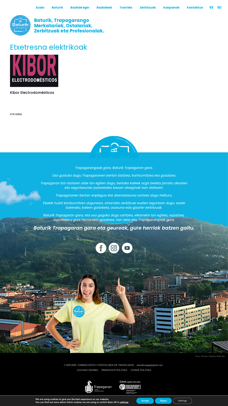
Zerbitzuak (148, 8)
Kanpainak (171, 8)
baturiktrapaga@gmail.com (150, 365)
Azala (40, 8)
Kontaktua (195, 8)
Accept (145, 400)
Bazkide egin (79, 8)
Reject (163, 400)
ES (211, 7)
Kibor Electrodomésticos (32, 92)
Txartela (126, 8)
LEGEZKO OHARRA (87, 370)
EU (219, 7)
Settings (182, 400)
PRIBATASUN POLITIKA (114, 370)
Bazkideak (104, 8)
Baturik (57, 8)
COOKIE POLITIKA (141, 370)
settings (124, 402)
